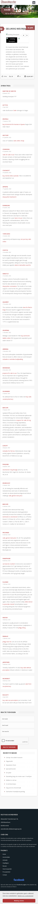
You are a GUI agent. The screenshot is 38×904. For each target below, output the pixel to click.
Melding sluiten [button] (19, 900)
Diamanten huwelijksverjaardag (15, 791)
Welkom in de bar (11, 780)
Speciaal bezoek (11, 769)
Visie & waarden (7, 869)
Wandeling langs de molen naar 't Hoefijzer (19, 776)
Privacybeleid (6, 872)
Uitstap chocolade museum (14, 757)
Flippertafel (9, 761)
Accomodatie (6, 857)
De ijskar (8, 772)
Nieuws (5, 866)
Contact (5, 875)
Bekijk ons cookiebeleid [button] (25, 896)
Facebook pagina (21, 884)
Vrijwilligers (6, 863)
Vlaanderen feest (11, 765)
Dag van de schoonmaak (13, 788)
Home (4, 854)
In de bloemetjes (11, 784)
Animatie (5, 860)
